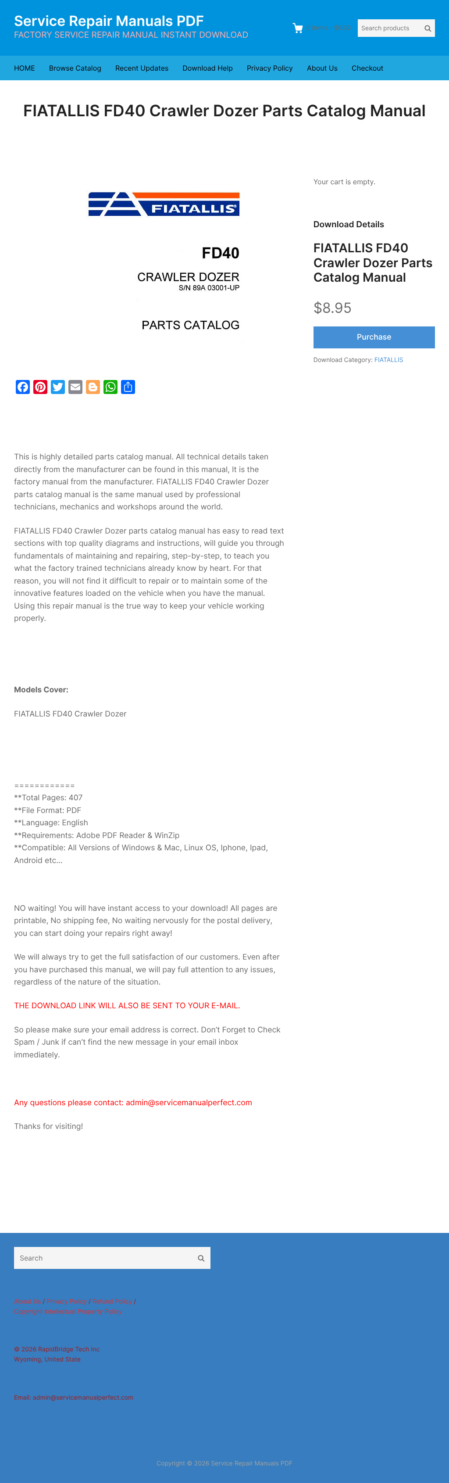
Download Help (207, 68)
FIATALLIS (388, 360)
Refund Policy (112, 1301)
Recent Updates (141, 68)
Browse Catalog (75, 68)
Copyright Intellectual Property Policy (68, 1311)
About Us (322, 68)
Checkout (367, 68)
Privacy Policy (270, 68)
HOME (24, 68)
